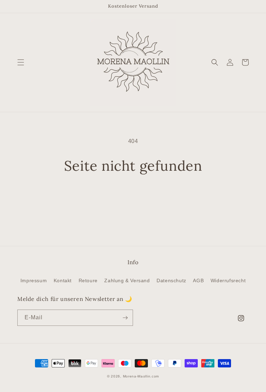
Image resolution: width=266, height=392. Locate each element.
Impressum (33, 280)
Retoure (88, 280)
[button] (20, 62)
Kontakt (63, 280)
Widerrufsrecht (228, 280)
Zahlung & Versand (127, 280)
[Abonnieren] (125, 318)
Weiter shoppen (133, 196)
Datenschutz (171, 280)
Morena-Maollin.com (141, 376)
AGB (198, 280)
